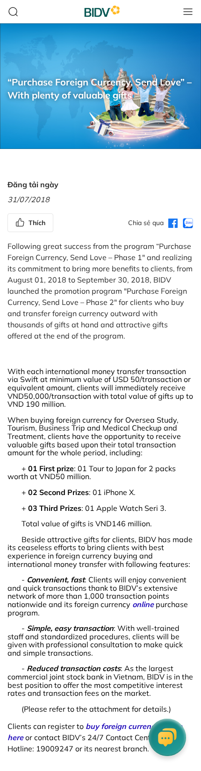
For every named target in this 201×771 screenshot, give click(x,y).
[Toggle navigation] (188, 11)
